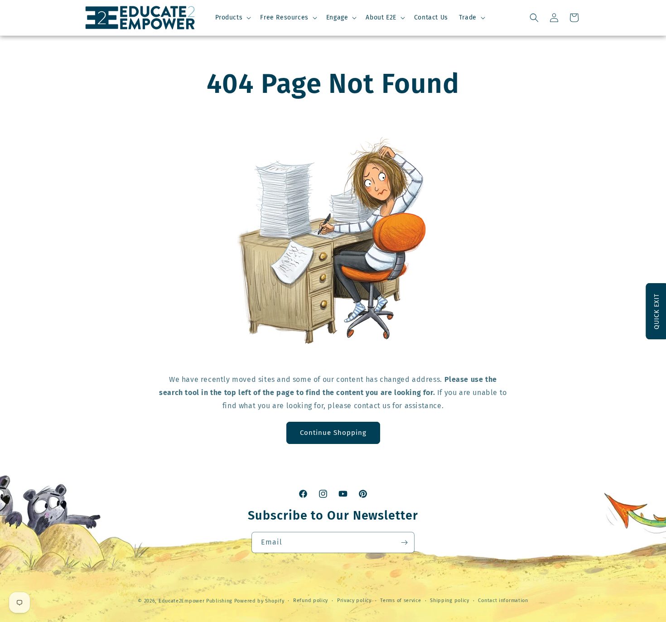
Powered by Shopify (259, 601)
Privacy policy (354, 600)
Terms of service (400, 600)
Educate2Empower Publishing (195, 601)
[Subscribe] (404, 542)
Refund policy (310, 600)
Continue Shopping (333, 433)
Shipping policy (449, 600)
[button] (232, 17)
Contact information (503, 600)
